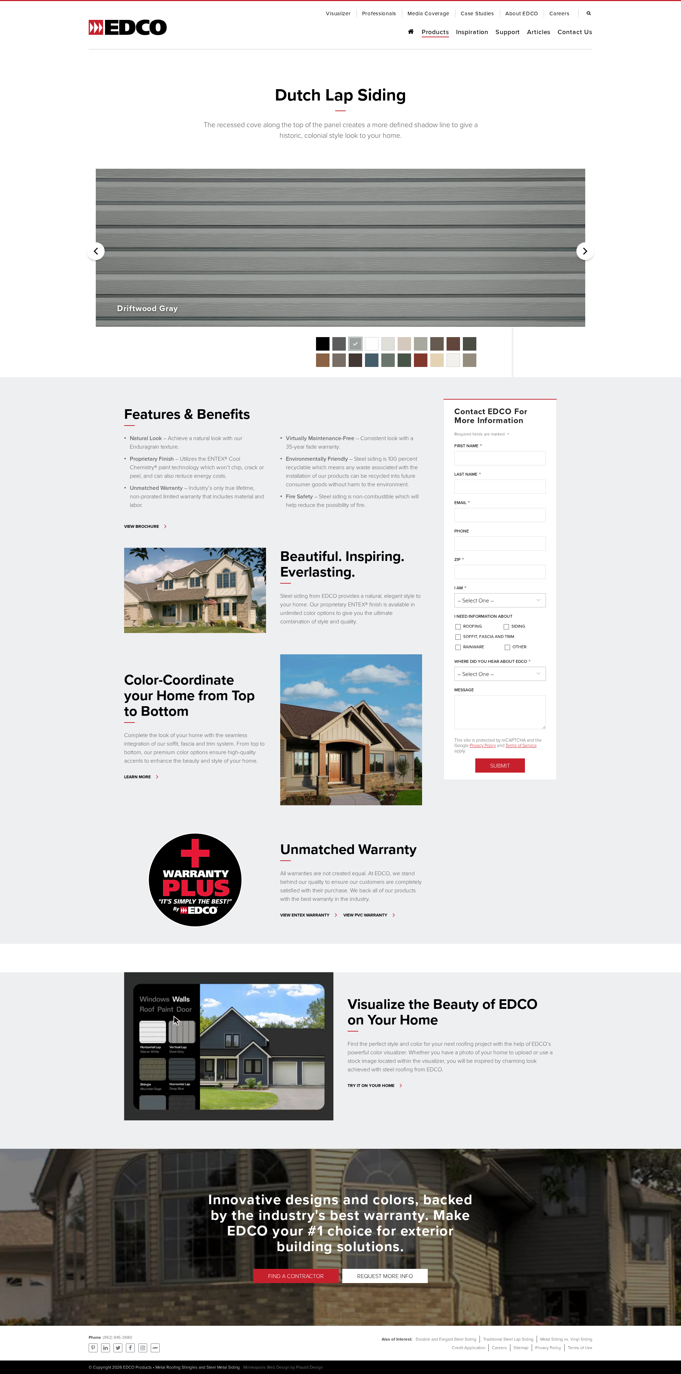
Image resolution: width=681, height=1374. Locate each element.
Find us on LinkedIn (105, 1347)
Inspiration (472, 31)
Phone (461, 531)
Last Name (467, 474)
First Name (468, 446)
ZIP (459, 559)
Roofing (472, 626)
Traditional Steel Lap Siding (508, 1339)
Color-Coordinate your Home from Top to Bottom (189, 695)
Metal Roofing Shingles (176, 1367)
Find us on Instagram (142, 1347)
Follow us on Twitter (118, 1347)
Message (464, 690)
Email (462, 502)
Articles (538, 31)
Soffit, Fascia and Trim (488, 636)
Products (435, 31)
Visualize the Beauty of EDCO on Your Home (443, 1012)
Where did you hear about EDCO (492, 661)
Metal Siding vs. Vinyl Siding (566, 1339)
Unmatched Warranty (348, 849)
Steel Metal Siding (223, 1367)
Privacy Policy (483, 745)
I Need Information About (483, 616)
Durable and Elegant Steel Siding (446, 1339)
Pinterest (93, 1347)
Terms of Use (580, 1348)
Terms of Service (521, 745)
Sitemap (521, 1348)
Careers (499, 1348)
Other (519, 647)
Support (507, 31)
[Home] (411, 31)
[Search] (587, 13)
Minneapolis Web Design (266, 1367)
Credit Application (468, 1348)
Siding (518, 626)
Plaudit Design (309, 1367)
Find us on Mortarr (155, 1347)
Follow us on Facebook (130, 1347)
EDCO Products (137, 1367)
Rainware (473, 647)
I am (460, 588)
